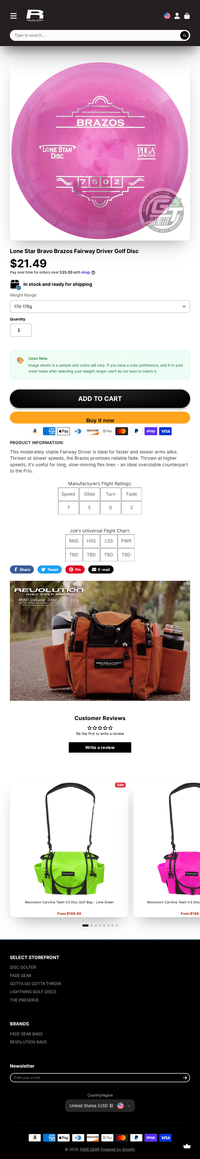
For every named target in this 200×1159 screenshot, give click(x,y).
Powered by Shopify (118, 1149)
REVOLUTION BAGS (28, 1042)
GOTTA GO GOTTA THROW (35, 983)
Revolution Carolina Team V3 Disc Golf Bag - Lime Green (69, 848)
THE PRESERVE (24, 1000)
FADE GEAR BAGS (26, 1033)
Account (177, 16)
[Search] (184, 35)
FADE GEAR (20, 975)
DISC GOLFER (23, 967)
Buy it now (100, 420)
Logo (34, 15)
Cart (187, 16)
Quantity (17, 319)
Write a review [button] (100, 747)
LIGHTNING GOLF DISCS (33, 991)
